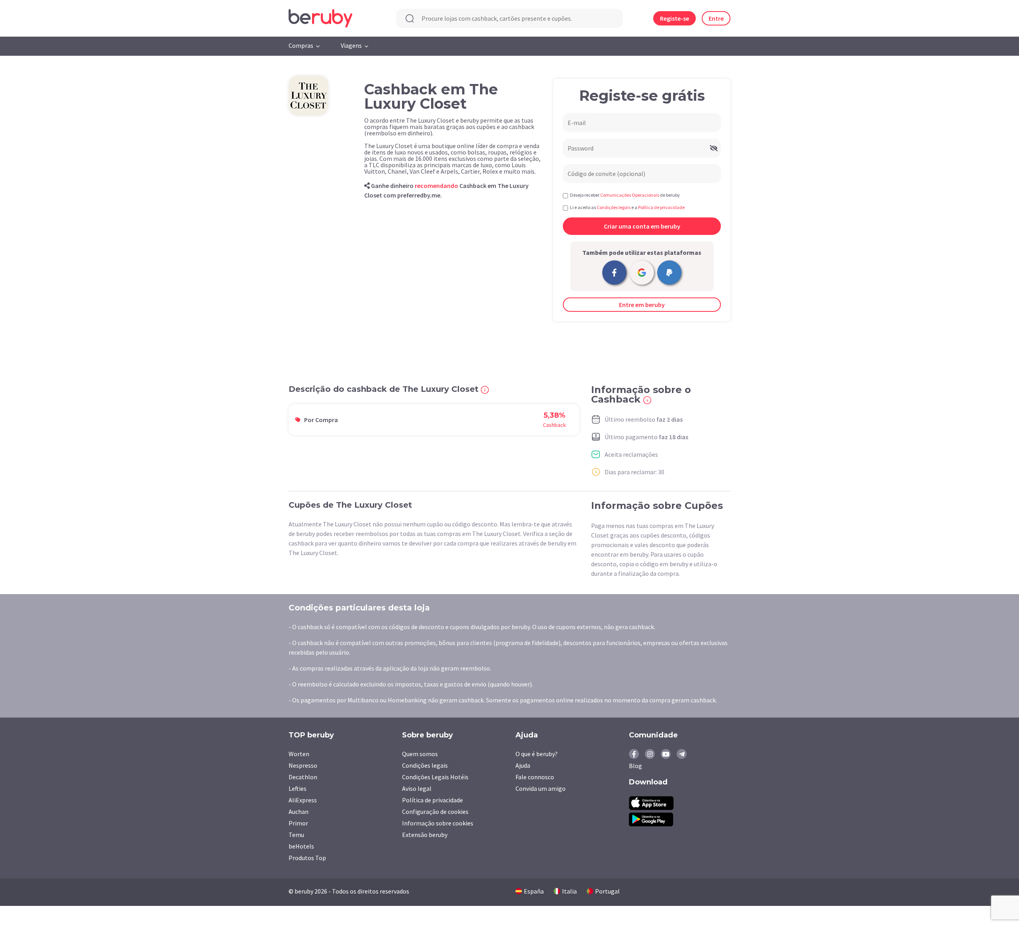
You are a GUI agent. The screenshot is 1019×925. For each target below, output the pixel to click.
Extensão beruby (424, 835)
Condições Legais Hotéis (435, 777)
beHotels (301, 846)
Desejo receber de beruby (625, 195)
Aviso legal (416, 788)
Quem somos (420, 754)
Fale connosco (534, 777)
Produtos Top (307, 858)
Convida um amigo (540, 788)
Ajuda (522, 765)
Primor (298, 823)
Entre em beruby (642, 305)
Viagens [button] (351, 45)
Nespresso (303, 765)
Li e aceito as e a (627, 207)
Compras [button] (301, 45)
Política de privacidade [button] (661, 207)
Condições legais (425, 765)
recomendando (436, 186)
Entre (716, 18)
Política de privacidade (432, 800)
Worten (299, 754)
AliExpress (303, 800)
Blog (635, 766)
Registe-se (674, 18)
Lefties (297, 788)
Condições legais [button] (614, 207)
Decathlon (303, 777)
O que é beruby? (536, 754)
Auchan (298, 811)
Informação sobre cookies (437, 823)
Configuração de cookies (435, 811)
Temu (296, 835)
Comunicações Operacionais (629, 195)
